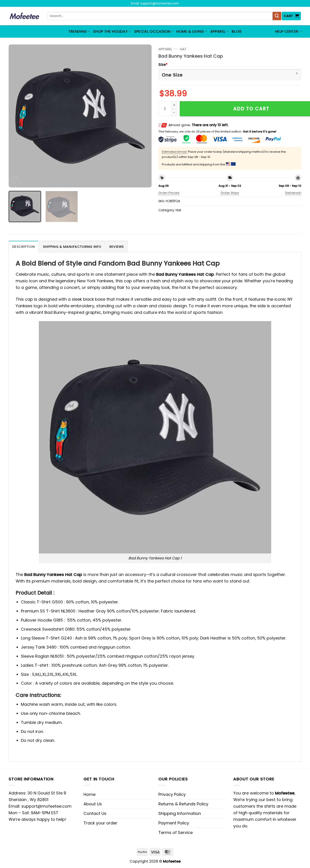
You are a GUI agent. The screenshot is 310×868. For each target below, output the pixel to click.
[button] (291, 16)
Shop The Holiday (110, 31)
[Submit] (277, 16)
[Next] (143, 116)
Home (90, 794)
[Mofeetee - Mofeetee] (24, 16)
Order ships (230, 193)
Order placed (169, 193)
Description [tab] (23, 246)
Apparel (217, 31)
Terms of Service (175, 832)
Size (162, 64)
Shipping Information (179, 813)
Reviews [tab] (116, 246)
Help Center (286, 31)
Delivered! (293, 193)
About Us (93, 804)
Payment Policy (173, 823)
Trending (77, 31)
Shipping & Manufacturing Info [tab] (72, 246)
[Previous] (17, 116)
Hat (183, 49)
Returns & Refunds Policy (183, 804)
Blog (237, 31)
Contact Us (95, 813)
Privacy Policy (172, 794)
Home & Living (190, 31)
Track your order (100, 823)
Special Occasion (152, 31)
